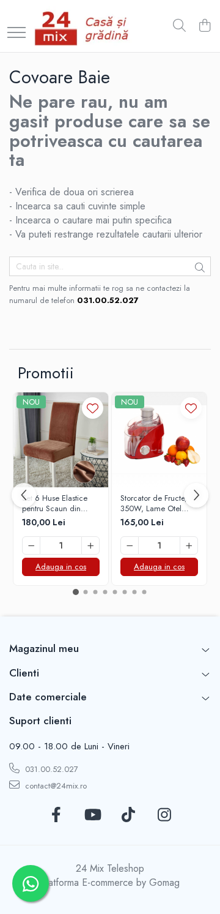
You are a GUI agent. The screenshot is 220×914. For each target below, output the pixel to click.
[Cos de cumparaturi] (204, 26)
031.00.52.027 (50, 769)
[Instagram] (164, 815)
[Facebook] (56, 815)
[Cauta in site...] (179, 26)
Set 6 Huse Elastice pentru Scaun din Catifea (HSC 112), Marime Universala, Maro (55, 503)
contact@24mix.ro (55, 786)
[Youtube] (92, 815)
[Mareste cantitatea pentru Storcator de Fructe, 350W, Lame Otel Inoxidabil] (189, 545)
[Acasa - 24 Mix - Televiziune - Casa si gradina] (84, 26)
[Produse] (16, 33)
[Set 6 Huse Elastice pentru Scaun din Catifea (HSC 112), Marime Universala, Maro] (60, 439)
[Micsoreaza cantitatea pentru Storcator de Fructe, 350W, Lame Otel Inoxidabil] (129, 545)
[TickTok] (128, 815)
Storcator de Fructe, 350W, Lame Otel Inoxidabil (153, 503)
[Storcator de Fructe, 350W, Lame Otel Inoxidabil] (159, 439)
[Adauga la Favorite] (92, 408)
